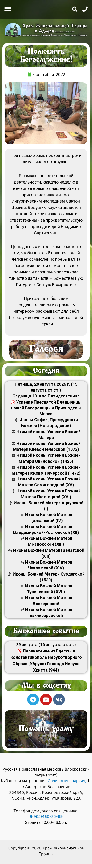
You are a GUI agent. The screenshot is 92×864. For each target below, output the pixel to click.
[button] (7, 9)
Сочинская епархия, (68, 780)
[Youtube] (46, 699)
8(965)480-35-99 (46, 816)
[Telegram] (33, 699)
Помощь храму (46, 729)
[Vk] (59, 699)
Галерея (46, 349)
